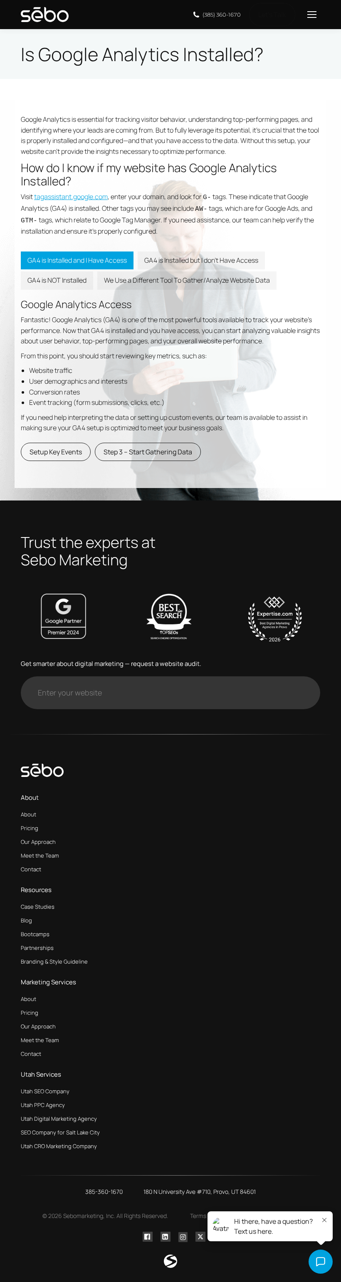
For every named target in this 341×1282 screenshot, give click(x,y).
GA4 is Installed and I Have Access (77, 260)
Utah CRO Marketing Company (59, 1146)
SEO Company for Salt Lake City (60, 1132)
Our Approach (38, 842)
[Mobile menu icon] (312, 14)
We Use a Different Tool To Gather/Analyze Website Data (187, 280)
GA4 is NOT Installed (56, 280)
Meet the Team (40, 855)
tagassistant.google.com (71, 196)
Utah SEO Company (45, 1091)
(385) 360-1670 (222, 14)
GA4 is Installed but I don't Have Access (201, 260)
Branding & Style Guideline (54, 961)
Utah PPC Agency (43, 1105)
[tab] (77, 260)
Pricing (29, 828)
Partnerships (37, 948)
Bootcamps (35, 934)
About (28, 814)
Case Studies (37, 906)
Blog (26, 920)
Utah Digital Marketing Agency (59, 1118)
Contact (31, 869)
